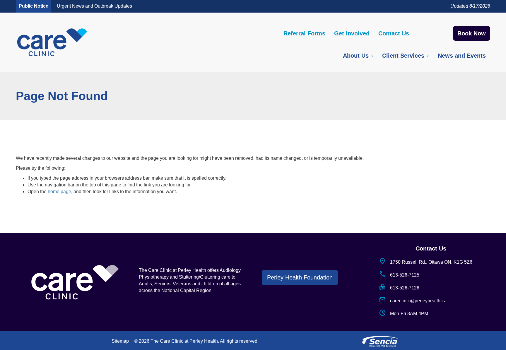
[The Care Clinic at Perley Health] (52, 42)
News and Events (462, 55)
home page (59, 191)
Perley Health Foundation (300, 277)
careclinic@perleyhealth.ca (413, 300)
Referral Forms (304, 33)
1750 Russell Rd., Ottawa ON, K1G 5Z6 (425, 262)
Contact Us (393, 33)
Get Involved (352, 33)
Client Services (404, 55)
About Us (356, 55)
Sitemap (120, 341)
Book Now (471, 33)
